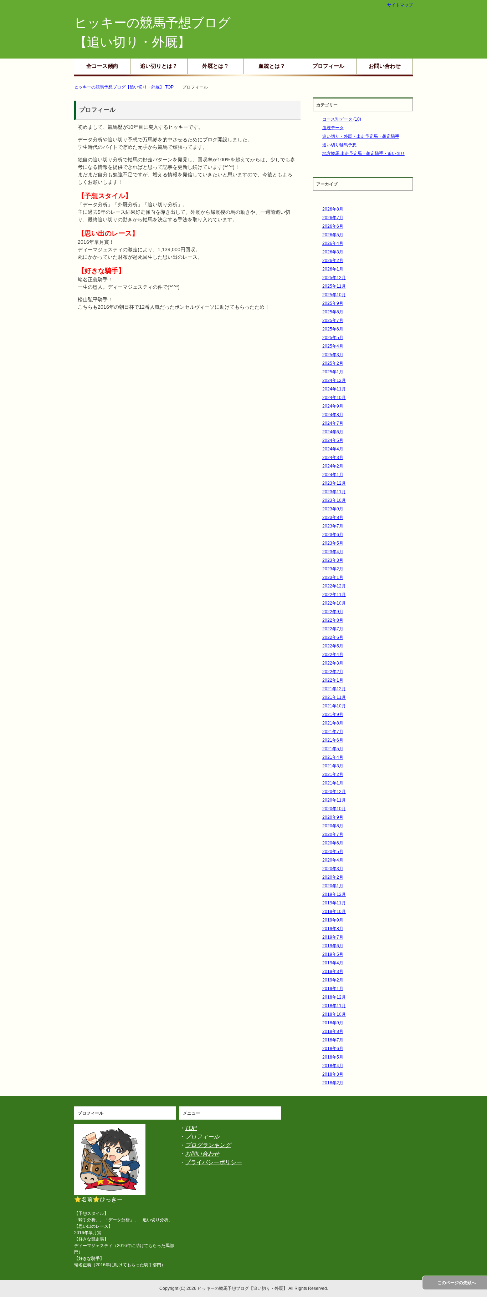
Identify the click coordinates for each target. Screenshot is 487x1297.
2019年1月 (332, 988)
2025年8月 (332, 311)
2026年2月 (332, 260)
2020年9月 (332, 817)
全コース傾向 (102, 66)
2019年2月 (332, 980)
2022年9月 (332, 611)
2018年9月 (332, 1022)
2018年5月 (332, 1057)
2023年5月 (332, 543)
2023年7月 (332, 526)
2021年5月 (332, 748)
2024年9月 (332, 406)
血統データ (333, 127)
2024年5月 (332, 440)
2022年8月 (332, 620)
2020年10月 (334, 808)
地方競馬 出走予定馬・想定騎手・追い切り (363, 153)
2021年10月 (334, 705)
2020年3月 (332, 868)
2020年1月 (332, 885)
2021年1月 (332, 783)
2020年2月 (332, 877)
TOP (191, 1128)
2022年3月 (332, 663)
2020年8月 (332, 825)
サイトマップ (400, 4)
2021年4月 (332, 757)
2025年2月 (332, 363)
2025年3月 (332, 354)
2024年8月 (332, 414)
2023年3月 (332, 560)
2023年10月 (334, 500)
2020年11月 (334, 800)
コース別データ (341, 119)
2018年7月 (332, 1040)
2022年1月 (332, 680)
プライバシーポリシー (213, 1162)
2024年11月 (334, 389)
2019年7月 (332, 937)
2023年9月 (332, 508)
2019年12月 (334, 894)
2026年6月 (332, 226)
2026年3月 (332, 251)
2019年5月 (332, 954)
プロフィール (328, 66)
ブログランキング (208, 1145)
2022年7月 (332, 628)
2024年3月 (332, 457)
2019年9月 (332, 920)
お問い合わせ (385, 66)
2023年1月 (332, 577)
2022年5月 (332, 646)
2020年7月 (332, 834)
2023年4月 (332, 551)
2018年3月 (332, 1074)
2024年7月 (332, 423)
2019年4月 (332, 962)
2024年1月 (332, 474)
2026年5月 (332, 234)
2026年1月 (332, 269)
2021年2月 (332, 774)
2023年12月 (334, 483)
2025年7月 (332, 320)
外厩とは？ (215, 66)
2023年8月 (332, 517)
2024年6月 (332, 431)
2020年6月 (332, 843)
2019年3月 (332, 971)
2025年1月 (332, 371)
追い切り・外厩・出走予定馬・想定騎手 (360, 136)
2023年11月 (334, 491)
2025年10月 (334, 294)
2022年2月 (332, 671)
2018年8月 (332, 1031)
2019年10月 (334, 911)
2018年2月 (332, 1082)
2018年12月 (334, 997)
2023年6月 (332, 534)
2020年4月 (332, 860)
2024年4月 (332, 448)
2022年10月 (334, 603)
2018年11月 (334, 1005)
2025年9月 (332, 303)
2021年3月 (332, 765)
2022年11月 (334, 594)
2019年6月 (332, 945)
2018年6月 (332, 1048)
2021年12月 (334, 688)
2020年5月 (332, 851)
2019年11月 (334, 902)
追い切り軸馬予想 (339, 144)
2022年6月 (332, 637)
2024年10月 (334, 397)
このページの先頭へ (456, 1282)
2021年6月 (332, 740)
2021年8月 (332, 723)
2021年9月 (332, 714)
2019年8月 (332, 928)
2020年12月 (334, 791)
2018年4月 (332, 1065)
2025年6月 (332, 329)
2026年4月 (332, 243)
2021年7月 (332, 731)
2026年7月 (332, 217)
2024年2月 (332, 466)
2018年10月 (334, 1014)
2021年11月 (334, 697)
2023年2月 (332, 568)
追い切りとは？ (159, 66)
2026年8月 (332, 209)
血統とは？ (271, 66)
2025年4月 (332, 346)
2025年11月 (334, 286)
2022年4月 (332, 654)
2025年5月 (332, 337)
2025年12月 (334, 277)
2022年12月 (334, 586)
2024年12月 (334, 380)
